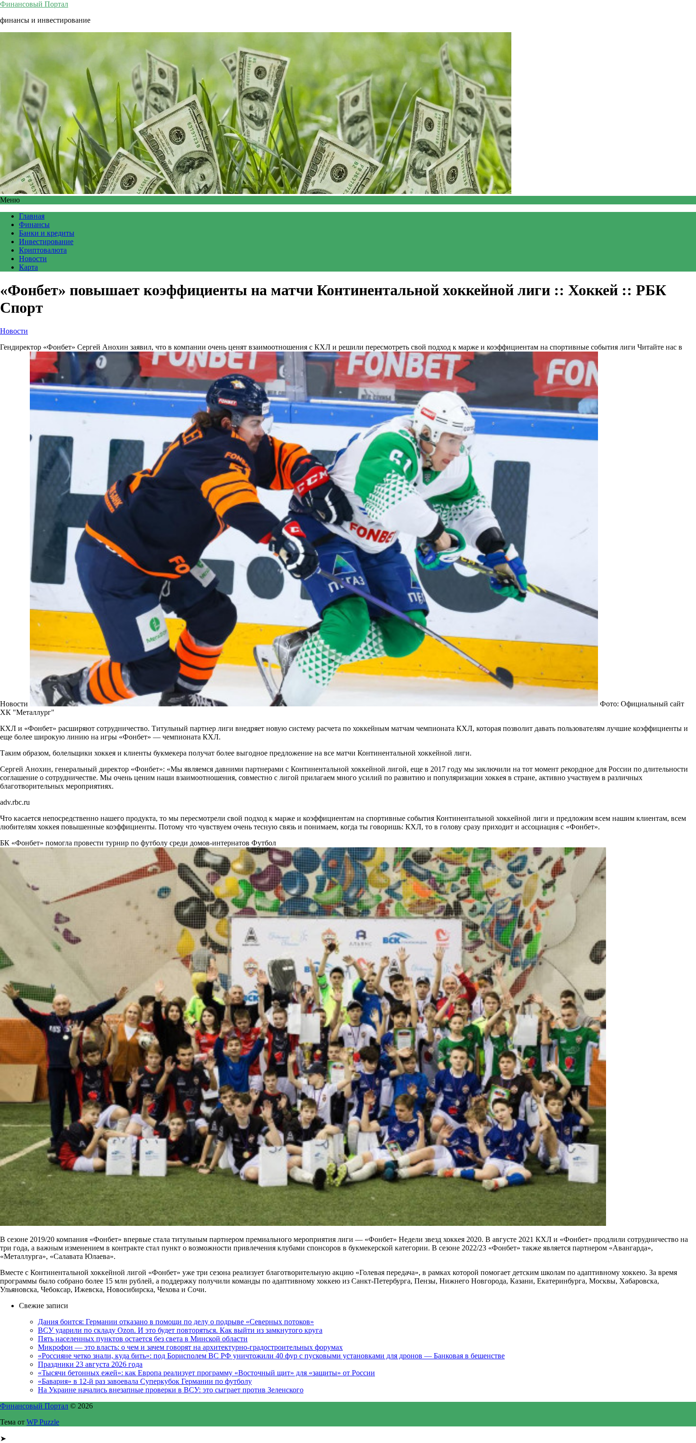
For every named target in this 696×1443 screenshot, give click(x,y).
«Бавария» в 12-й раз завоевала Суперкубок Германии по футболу (145, 1381)
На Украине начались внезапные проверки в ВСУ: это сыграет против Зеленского (170, 1390)
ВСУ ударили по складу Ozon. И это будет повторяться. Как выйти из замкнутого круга (180, 1330)
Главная (32, 216)
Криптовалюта (43, 250)
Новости (33, 259)
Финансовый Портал (34, 4)
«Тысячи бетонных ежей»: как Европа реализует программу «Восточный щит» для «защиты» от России (206, 1373)
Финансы (34, 224)
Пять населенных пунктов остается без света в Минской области (143, 1339)
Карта (28, 267)
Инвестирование (46, 242)
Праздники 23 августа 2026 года (90, 1364)
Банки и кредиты (46, 233)
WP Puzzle (43, 1422)
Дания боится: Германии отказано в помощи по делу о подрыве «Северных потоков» (176, 1322)
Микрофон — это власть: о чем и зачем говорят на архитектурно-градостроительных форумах (190, 1347)
